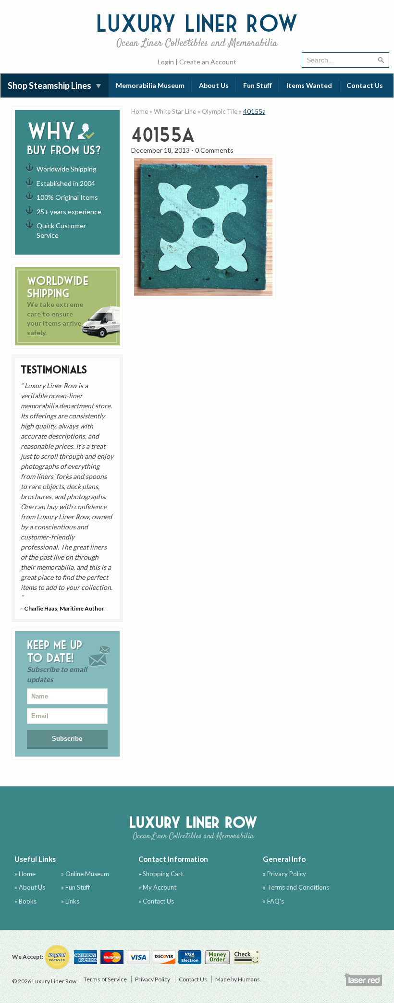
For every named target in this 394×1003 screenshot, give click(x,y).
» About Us (29, 887)
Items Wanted (309, 85)
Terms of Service (105, 979)
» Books (25, 901)
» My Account (157, 887)
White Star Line (175, 111)
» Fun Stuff (75, 887)
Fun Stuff (257, 85)
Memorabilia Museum (150, 85)
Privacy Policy (152, 979)
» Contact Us (156, 901)
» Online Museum (85, 874)
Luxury (197, 29)
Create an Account (207, 62)
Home (139, 111)
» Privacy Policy (284, 874)
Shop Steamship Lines (49, 85)
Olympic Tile (219, 111)
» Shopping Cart (160, 874)
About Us (214, 85)
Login (166, 62)
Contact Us (364, 85)
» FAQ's (273, 901)
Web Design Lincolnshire (363, 979)
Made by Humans (237, 979)
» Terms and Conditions (296, 887)
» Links (70, 901)
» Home (25, 874)
